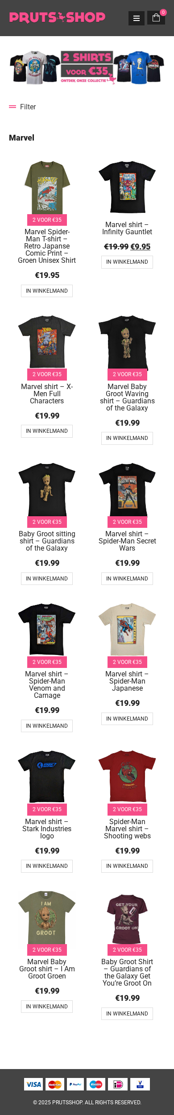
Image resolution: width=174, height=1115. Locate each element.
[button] (87, 107)
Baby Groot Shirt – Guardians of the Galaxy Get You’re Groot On (127, 972)
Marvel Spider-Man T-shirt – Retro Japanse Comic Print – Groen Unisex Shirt (47, 246)
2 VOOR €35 (47, 220)
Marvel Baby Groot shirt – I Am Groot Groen (47, 968)
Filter (28, 107)
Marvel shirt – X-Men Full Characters (47, 393)
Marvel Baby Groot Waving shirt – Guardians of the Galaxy (127, 397)
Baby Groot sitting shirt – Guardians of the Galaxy (47, 541)
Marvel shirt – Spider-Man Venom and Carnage (47, 685)
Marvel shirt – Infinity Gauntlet (127, 228)
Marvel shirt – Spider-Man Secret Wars (127, 541)
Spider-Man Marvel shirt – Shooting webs (127, 828)
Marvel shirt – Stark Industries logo (46, 828)
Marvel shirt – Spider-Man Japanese (127, 681)
